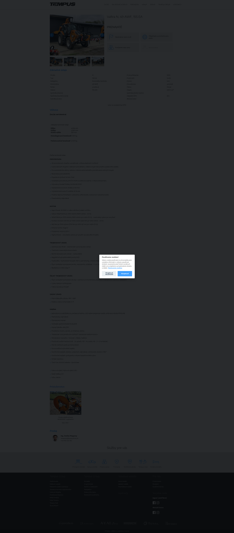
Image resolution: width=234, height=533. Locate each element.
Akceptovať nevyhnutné (109, 273)
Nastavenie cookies (115, 268)
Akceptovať (125, 273)
